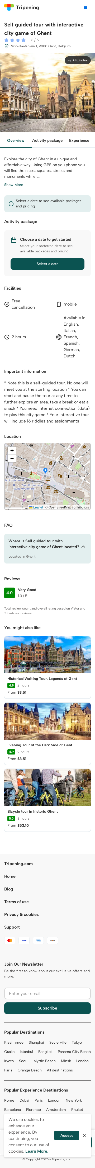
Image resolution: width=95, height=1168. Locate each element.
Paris (8, 1070)
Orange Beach (30, 1070)
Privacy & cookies (21, 914)
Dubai (24, 1100)
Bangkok (45, 1051)
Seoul (23, 1061)
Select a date (48, 264)
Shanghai (36, 1042)
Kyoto (9, 1061)
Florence (33, 1109)
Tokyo (77, 1042)
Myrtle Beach (45, 1061)
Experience (79, 140)
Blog (8, 889)
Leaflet (37, 507)
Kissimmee (13, 1042)
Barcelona (12, 1109)
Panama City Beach (74, 1051)
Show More (13, 185)
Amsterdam (56, 1109)
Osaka (9, 1051)
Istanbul (26, 1051)
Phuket (77, 1109)
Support (12, 927)
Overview (15, 140)
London (82, 1061)
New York (74, 1100)
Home (10, 876)
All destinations (60, 1070)
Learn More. (36, 1151)
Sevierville (57, 1042)
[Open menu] (85, 7)
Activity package (47, 140)
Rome (9, 1100)
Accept (66, 1135)
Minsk (66, 1061)
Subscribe (47, 1008)
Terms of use (16, 901)
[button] (45, 471)
